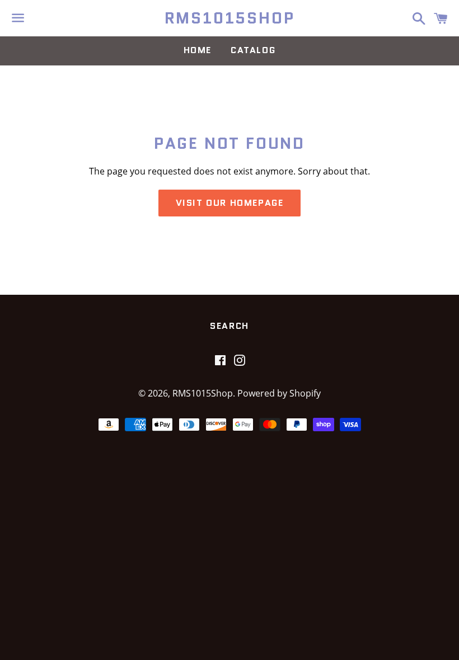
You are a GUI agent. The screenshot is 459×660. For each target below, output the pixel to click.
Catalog (253, 50)
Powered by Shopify (279, 393)
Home (198, 50)
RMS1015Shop (230, 18)
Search (229, 325)
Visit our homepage (230, 202)
